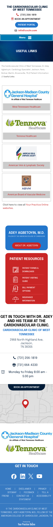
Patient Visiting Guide (30, 279)
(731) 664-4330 (27, 365)
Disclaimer (25, 489)
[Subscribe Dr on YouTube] (39, 476)
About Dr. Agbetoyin (26, 245)
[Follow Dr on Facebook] (14, 476)
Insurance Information (28, 299)
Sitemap (11, 492)
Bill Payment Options (28, 289)
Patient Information (40, 73)
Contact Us (22, 496)
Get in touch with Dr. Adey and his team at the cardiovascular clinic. (26, 321)
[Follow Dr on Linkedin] (22, 476)
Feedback (29, 492)
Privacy (42, 489)
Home (8, 489)
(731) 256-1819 (28, 15)
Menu (22, 37)
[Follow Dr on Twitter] (31, 476)
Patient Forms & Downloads (30, 270)
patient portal (26, 25)
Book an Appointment (27, 19)
